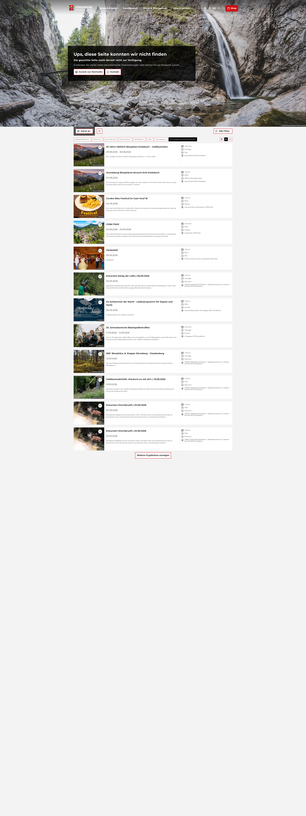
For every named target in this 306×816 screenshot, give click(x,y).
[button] (223, 131)
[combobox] (99, 131)
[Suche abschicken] (99, 131)
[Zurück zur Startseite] (80, 8)
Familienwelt (130, 8)
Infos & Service (181, 8)
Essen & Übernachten (155, 8)
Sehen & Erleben (108, 8)
